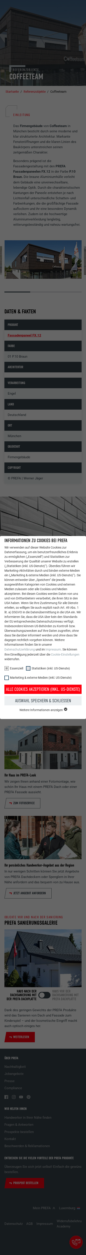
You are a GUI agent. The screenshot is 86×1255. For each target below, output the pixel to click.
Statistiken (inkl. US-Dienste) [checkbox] (51, 668)
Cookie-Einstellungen (65, 654)
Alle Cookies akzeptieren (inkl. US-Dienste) (43, 689)
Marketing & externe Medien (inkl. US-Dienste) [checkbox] (41, 677)
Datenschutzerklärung (19, 649)
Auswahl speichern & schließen (43, 701)
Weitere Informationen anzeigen (41, 710)
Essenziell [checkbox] (16, 668)
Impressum (53, 649)
